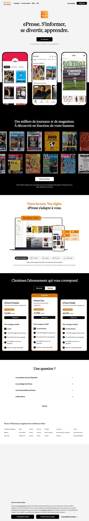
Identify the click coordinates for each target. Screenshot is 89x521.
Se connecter (71, 3)
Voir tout (44, 406)
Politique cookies (46, 510)
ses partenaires (21, 506)
